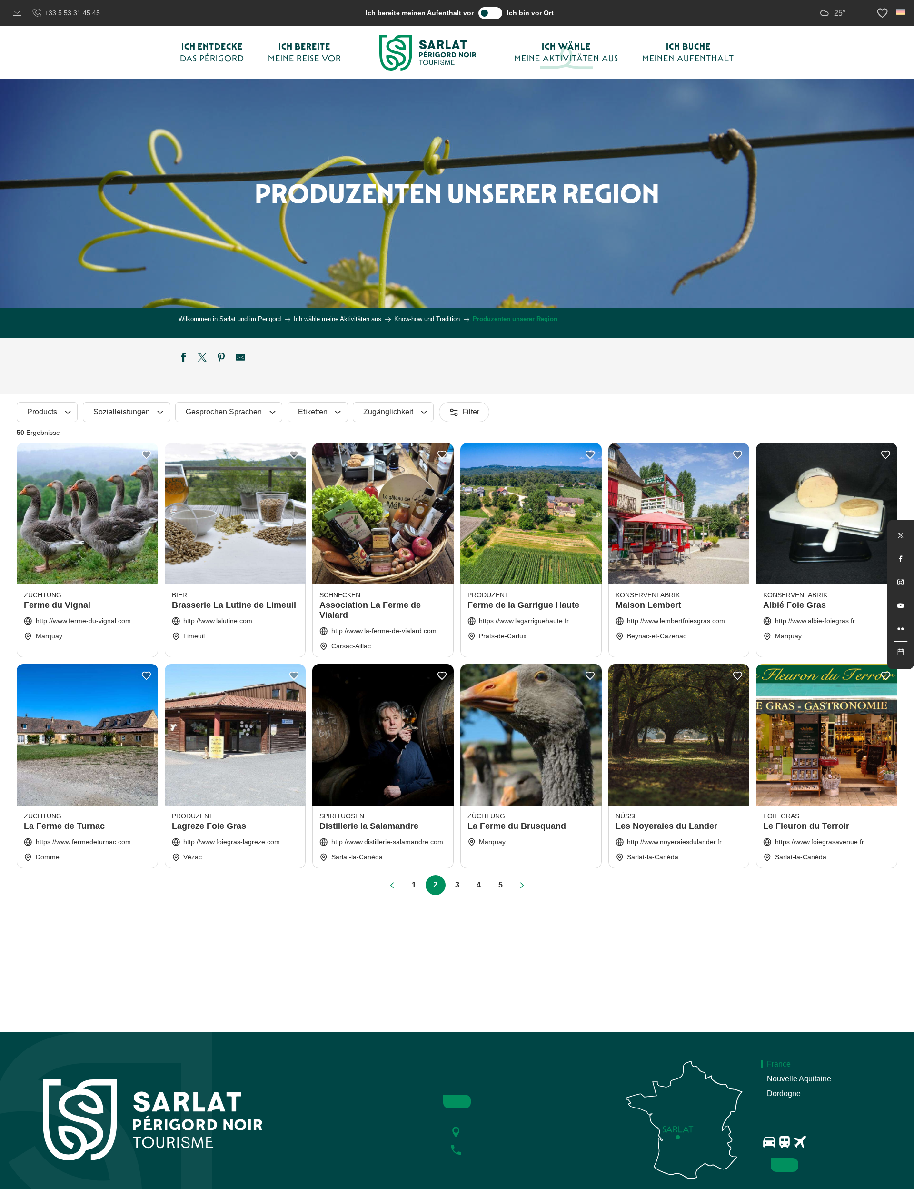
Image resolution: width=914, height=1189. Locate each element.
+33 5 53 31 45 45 (72, 13)
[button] (901, 12)
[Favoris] (883, 13)
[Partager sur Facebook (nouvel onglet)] (183, 359)
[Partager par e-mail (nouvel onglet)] (240, 359)
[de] (901, 12)
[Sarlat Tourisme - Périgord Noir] (428, 53)
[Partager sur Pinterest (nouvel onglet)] (221, 359)
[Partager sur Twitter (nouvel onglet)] (202, 359)
